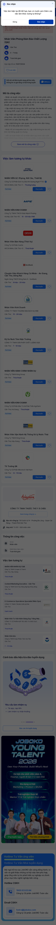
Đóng (15, 22)
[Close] (52, 4)
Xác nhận (41, 22)
